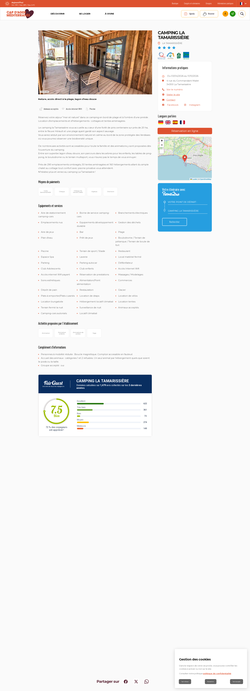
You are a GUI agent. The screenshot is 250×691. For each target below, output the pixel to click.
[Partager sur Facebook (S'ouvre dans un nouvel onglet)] (125, 681)
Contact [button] (171, 99)
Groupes (209, 3)
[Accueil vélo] (178, 55)
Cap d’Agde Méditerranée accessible (225, 14)
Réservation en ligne (184, 131)
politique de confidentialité (217, 673)
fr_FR (243, 3)
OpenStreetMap (205, 179)
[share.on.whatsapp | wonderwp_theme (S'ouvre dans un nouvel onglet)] (146, 681)
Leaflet (194, 179)
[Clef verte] (186, 55)
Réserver (211, 13)
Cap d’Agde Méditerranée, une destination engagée (233, 14)
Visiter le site (173, 94)
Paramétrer (210, 682)
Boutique (175, 3)
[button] (175, 89)
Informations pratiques (225, 3)
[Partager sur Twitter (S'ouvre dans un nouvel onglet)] (136, 681)
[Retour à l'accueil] (20, 14)
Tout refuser (185, 682)
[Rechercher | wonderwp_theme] (242, 13)
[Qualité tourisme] (162, 55)
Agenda (192, 13)
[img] (41, 109)
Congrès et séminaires (192, 3)
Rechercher (174, 221)
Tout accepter (236, 682)
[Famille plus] (170, 55)
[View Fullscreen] (162, 151)
